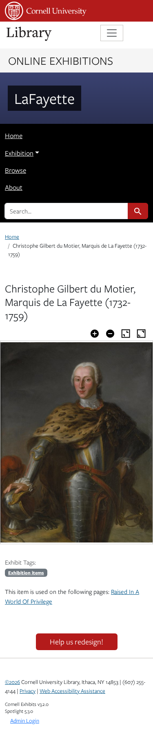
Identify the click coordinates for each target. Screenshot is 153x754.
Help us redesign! (76, 641)
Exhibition (19, 153)
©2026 (12, 682)
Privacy (27, 691)
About (13, 187)
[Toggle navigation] (111, 33)
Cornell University (45, 11)
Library (29, 34)
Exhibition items (26, 572)
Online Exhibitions (60, 60)
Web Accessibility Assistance (72, 691)
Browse (15, 170)
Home (13, 135)
